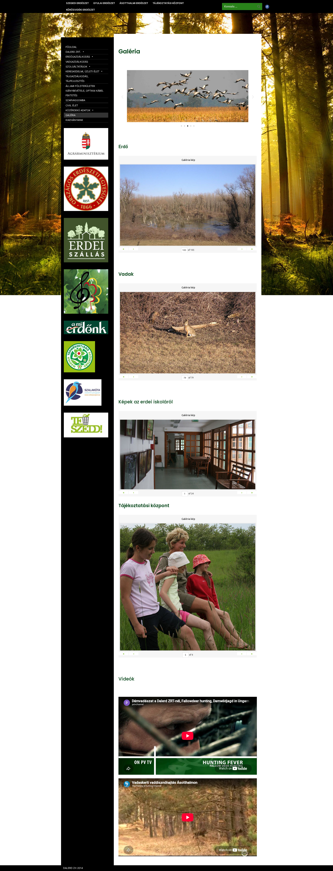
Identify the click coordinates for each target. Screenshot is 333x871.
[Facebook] (267, 7)
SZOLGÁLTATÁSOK (76, 66)
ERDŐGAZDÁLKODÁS (78, 56)
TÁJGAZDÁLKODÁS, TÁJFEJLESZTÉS (77, 78)
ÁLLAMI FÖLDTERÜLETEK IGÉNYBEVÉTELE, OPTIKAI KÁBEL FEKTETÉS (85, 90)
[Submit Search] (258, 6)
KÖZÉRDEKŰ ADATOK (78, 110)
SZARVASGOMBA (75, 100)
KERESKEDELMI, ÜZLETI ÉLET (82, 71)
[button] (181, 125)
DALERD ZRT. (73, 51)
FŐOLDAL (71, 46)
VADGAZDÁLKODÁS (77, 61)
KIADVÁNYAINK (74, 120)
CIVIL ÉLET (72, 105)
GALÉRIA (70, 115)
